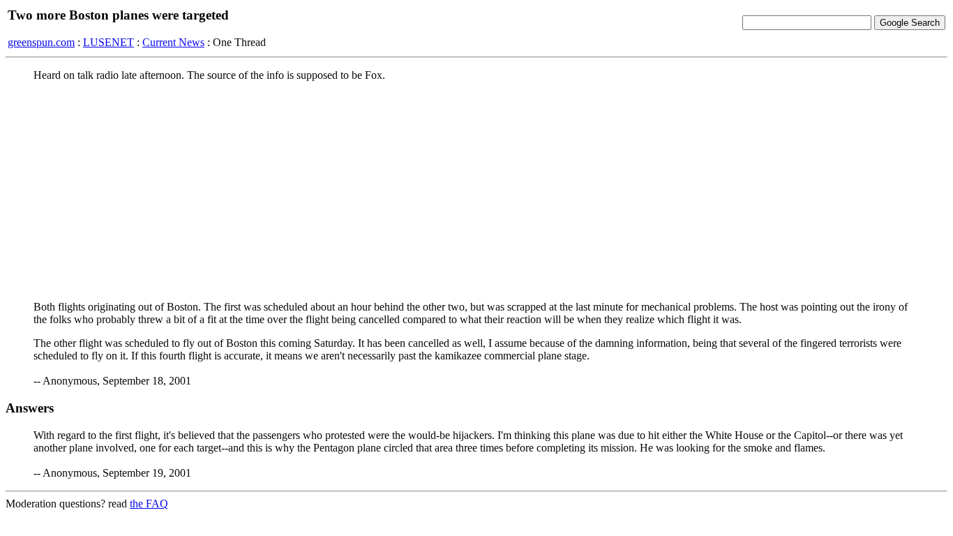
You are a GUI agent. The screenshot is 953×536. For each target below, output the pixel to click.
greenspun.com (41, 42)
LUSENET (108, 42)
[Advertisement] (476, 190)
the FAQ (149, 503)
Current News (173, 42)
